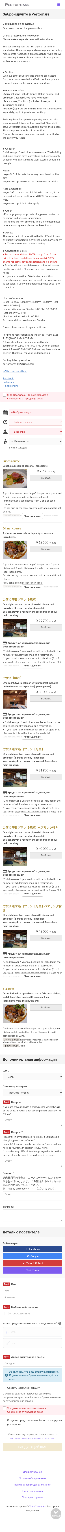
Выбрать (46, 477)
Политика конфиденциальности (32, 1484)
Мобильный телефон (21, 1307)
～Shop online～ (12, 385)
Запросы (8, 1206)
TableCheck (32, 1270)
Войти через (10, 1243)
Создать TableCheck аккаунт (23, 1387)
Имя (10, 1284)
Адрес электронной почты (24, 1356)
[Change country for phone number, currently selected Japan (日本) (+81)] (7, 1313)
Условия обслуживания (32, 1478)
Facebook (8, 378)
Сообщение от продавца (18, 23)
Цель (6, 1070)
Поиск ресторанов (32, 1497)
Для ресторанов (32, 1471)
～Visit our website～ (15, 371)
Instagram (8, 382)
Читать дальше (32, 516)
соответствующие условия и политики (32, 1438)
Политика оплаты (32, 1490)
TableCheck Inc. (37, 1506)
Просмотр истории (15, 1086)
